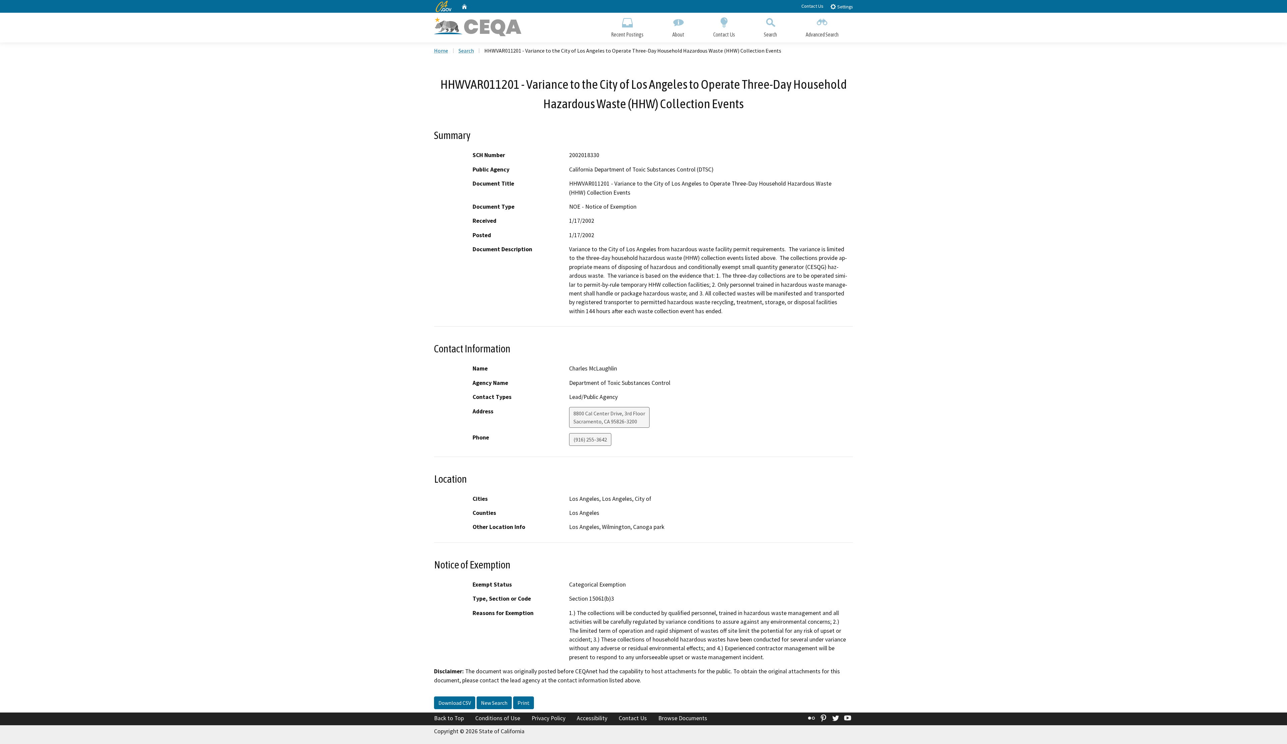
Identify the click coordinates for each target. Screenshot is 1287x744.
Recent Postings (627, 34)
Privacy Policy (548, 718)
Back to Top (449, 718)
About (678, 34)
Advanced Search (822, 34)
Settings (844, 7)
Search (770, 34)
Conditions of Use (497, 718)
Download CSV (454, 702)
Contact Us (812, 6)
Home (441, 50)
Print (523, 702)
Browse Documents (682, 718)
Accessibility (592, 718)
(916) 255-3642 (590, 439)
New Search (494, 702)
